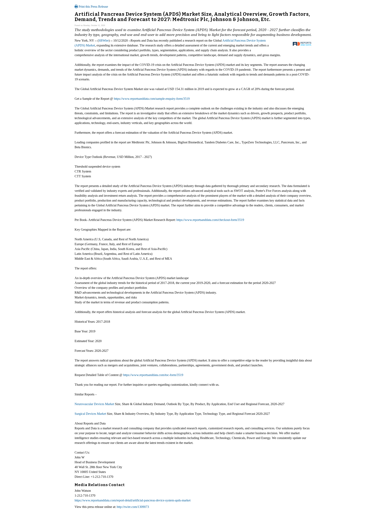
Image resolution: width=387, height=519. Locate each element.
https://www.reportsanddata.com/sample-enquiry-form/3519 (152, 98)
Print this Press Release (93, 6)
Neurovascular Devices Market (94, 404)
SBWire (104, 40)
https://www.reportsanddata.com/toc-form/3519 (153, 375)
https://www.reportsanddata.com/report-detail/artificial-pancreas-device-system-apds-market (132, 500)
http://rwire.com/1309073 (133, 506)
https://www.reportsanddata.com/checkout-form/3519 (210, 220)
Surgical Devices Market (90, 413)
